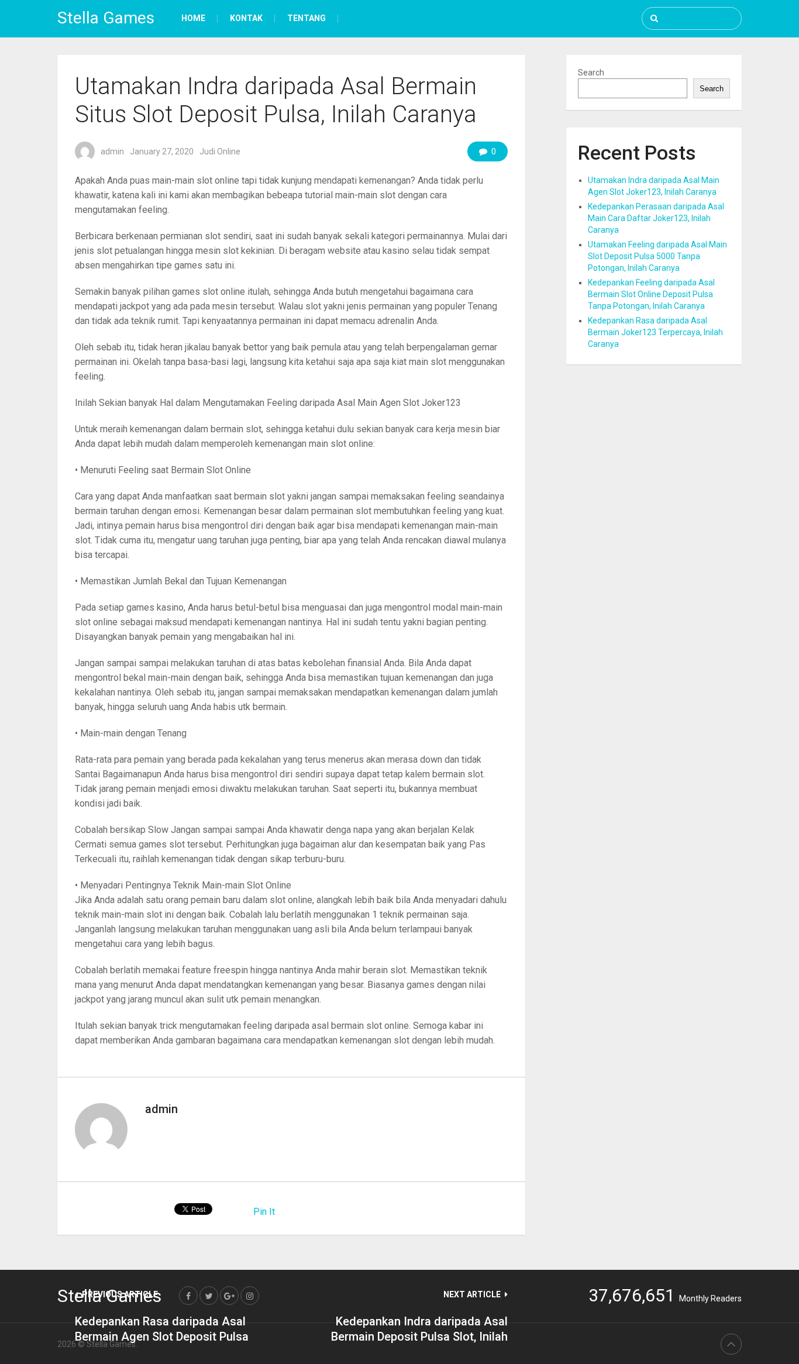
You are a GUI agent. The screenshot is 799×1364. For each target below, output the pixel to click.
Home (193, 18)
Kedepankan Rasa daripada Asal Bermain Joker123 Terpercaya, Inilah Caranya (655, 332)
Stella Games (105, 17)
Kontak (246, 18)
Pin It (264, 1211)
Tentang (306, 18)
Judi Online (219, 151)
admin (112, 151)
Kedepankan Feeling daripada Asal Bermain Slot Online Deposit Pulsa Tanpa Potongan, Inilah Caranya (651, 294)
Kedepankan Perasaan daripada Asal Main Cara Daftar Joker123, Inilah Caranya (656, 218)
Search (591, 72)
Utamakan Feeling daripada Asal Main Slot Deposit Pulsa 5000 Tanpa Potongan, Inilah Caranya (657, 256)
